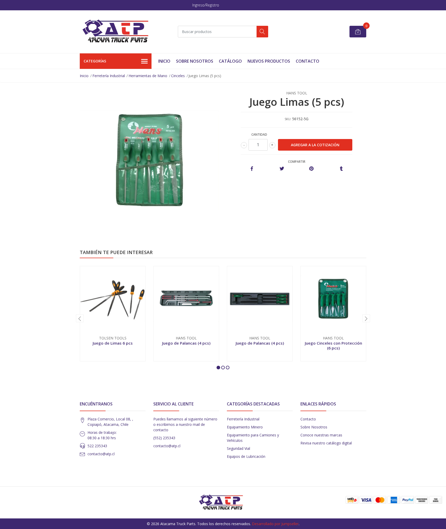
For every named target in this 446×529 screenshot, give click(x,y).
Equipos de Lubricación (246, 456)
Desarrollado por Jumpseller (275, 523)
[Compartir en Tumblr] (341, 168)
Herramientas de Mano (148, 75)
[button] (218, 367)
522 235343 (97, 445)
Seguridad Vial (238, 448)
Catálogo (230, 61)
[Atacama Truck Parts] (118, 31)
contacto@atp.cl (101, 453)
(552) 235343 (164, 437)
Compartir (296, 161)
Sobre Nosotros (194, 61)
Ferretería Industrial (108, 75)
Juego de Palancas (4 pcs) (186, 343)
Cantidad (259, 134)
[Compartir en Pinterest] (311, 168)
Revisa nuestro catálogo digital (326, 443)
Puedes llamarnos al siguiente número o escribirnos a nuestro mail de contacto (185, 424)
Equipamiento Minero (245, 427)
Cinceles (178, 75)
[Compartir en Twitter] (282, 168)
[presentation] (80, 318)
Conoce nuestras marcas (321, 435)
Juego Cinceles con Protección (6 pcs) (333, 345)
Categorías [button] (95, 61)
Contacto (307, 61)
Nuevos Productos (269, 61)
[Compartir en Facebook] (252, 168)
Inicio (164, 61)
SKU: (288, 119)
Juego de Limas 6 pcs (113, 343)
